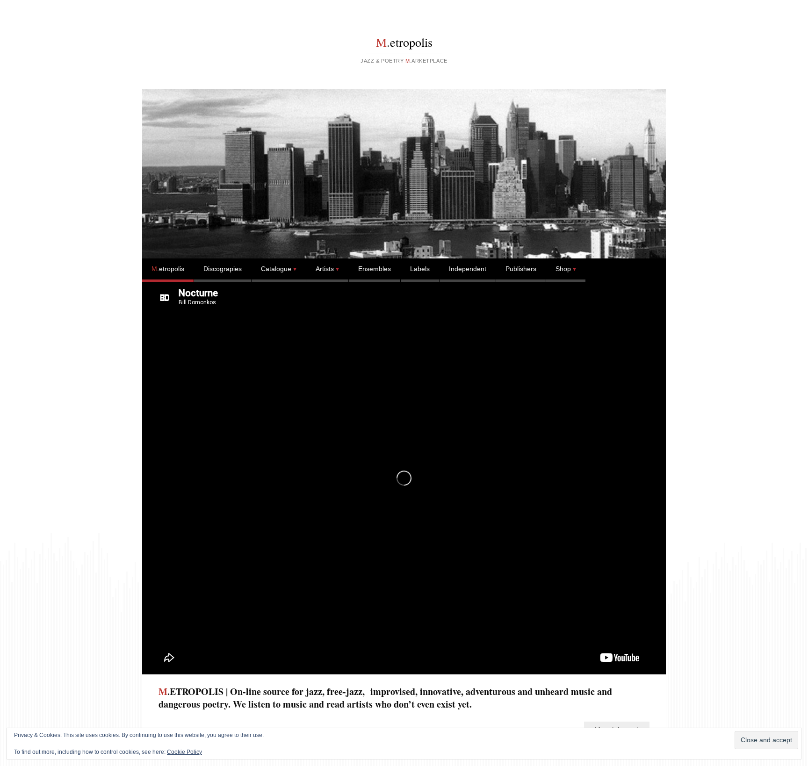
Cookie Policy (184, 752)
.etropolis (404, 42)
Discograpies (222, 268)
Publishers (520, 268)
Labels (420, 268)
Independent (467, 268)
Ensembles (374, 268)
